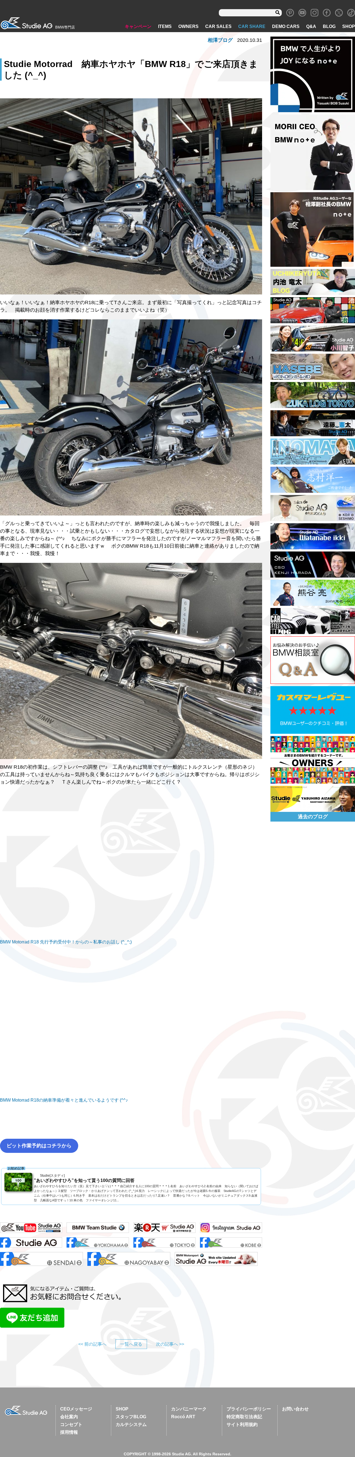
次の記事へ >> (170, 1344)
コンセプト (71, 1424)
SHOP (348, 26)
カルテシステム (131, 1424)
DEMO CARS (286, 26)
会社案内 (69, 1416)
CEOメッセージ (76, 1409)
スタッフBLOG (131, 1416)
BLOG (329, 26)
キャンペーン (138, 26)
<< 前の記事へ (92, 1344)
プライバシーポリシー (249, 1409)
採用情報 (69, 1432)
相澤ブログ (220, 40)
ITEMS (165, 26)
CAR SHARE (251, 26)
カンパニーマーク (189, 1409)
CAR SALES (218, 26)
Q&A (311, 26)
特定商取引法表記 (244, 1416)
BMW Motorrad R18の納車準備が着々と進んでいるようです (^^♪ (64, 1100)
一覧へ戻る (131, 1344)
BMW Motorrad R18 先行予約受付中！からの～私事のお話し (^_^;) (66, 942)
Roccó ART (183, 1416)
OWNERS (188, 26)
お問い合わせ (295, 1409)
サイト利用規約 (242, 1424)
